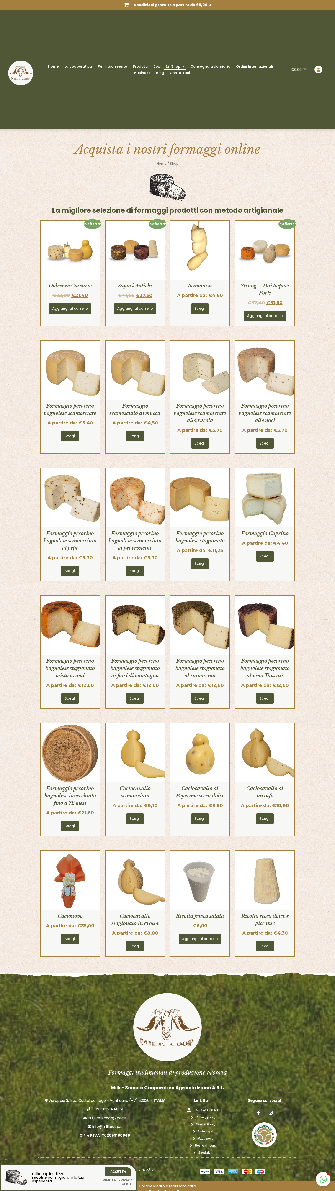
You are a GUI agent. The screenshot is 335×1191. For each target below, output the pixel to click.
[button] (323, 1179)
